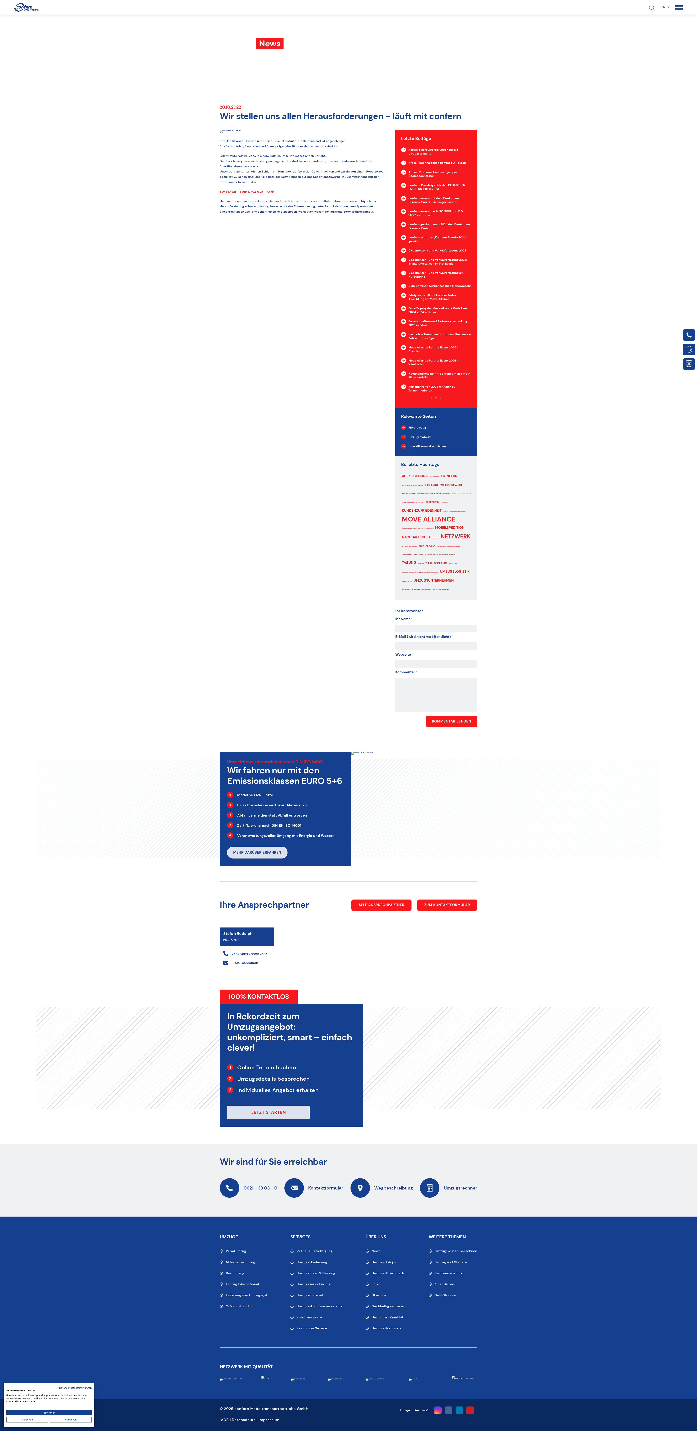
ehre (427, 485)
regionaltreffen (418, 554)
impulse (468, 494)
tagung (409, 562)
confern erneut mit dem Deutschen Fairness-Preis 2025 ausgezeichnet (433, 200)
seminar (435, 554)
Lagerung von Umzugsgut (246, 1295)
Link (689, 335)
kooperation (433, 502)
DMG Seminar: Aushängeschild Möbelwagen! (439, 286)
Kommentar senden (451, 721)
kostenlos (445, 502)
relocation (428, 554)
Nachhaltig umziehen (389, 1306)
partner (414, 546)
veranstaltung (411, 589)
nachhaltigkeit (416, 537)
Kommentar (406, 672)
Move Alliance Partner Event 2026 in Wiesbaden (433, 362)
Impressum (269, 1419)
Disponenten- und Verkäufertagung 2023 (437, 250)
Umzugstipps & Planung (316, 1273)
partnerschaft (441, 546)
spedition (452, 554)
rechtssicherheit (407, 554)
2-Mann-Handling (240, 1306)
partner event (427, 546)
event (434, 485)
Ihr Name (404, 619)
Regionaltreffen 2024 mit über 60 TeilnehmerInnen (431, 388)
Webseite (403, 654)
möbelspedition (449, 527)
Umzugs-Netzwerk (387, 1328)
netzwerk (455, 536)
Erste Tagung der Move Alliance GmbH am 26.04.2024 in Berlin (437, 310)
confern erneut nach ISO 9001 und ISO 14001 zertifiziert (435, 213)
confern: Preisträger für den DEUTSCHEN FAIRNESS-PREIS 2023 (436, 187)
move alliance (428, 519)
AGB (225, 1419)
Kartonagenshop (448, 1273)
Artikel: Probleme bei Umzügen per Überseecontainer (432, 174)
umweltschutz (453, 563)
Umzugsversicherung (314, 1284)
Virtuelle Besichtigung (315, 1251)
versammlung (437, 589)
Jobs (376, 1284)
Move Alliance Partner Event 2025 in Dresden (433, 349)
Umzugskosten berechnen (456, 1251)
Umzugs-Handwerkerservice (320, 1306)
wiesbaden (445, 589)
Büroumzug (235, 1273)
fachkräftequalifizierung (417, 493)
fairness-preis (442, 493)
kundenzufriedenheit (422, 510)
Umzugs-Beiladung (312, 1262)
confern (449, 476)
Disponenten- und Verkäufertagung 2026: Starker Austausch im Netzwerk (437, 261)
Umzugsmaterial (310, 1295)
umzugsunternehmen (434, 580)
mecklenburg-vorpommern (458, 511)
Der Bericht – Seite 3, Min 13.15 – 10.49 (247, 192)
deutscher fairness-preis (409, 485)
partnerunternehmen (453, 546)
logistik (445, 511)
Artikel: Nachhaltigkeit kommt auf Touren (437, 163)
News (376, 1251)
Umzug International (242, 1284)
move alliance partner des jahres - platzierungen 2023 (418, 528)
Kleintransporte (309, 1317)
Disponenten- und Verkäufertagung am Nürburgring (436, 275)
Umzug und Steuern (451, 1262)
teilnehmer (421, 563)
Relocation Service (312, 1328)
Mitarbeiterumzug (240, 1262)
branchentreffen (435, 477)
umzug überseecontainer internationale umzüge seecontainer (420, 572)
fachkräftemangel (451, 485)
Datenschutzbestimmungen (75, 1387)
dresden (420, 485)
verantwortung (426, 589)
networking (435, 538)
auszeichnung (415, 476)
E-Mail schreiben (244, 963)
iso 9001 (421, 502)
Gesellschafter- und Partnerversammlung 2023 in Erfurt (437, 323)
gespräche (455, 494)
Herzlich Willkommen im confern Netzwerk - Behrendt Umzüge (439, 336)
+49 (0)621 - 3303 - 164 (249, 954)
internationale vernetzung (410, 502)
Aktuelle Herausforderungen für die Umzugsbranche (433, 151)
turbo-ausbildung (436, 563)
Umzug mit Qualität (387, 1317)
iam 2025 (462, 494)
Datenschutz (243, 1419)
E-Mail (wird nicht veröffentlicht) (424, 636)
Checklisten (444, 1284)
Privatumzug (236, 1251)
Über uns (379, 1295)
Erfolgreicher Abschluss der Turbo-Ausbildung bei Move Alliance (432, 297)
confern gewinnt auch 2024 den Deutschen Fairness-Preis (439, 226)
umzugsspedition (407, 581)
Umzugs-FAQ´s (384, 1262)
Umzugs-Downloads (388, 1273)
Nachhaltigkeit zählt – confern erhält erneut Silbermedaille (439, 375)
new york (408, 546)
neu (403, 546)
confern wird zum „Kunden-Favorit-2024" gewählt (437, 239)
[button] (679, 7)
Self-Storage (445, 1295)
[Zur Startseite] (26, 7)
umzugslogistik (455, 571)
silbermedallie (443, 554)
